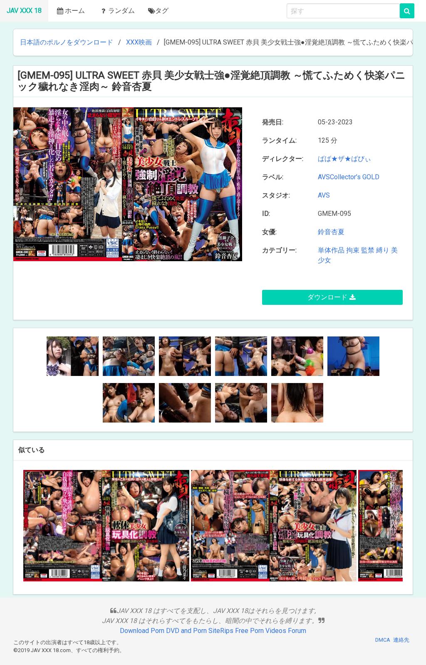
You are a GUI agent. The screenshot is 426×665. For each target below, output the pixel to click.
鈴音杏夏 (331, 232)
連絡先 (401, 640)
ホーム (75, 11)
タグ (161, 11)
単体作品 (331, 250)
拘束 (352, 250)
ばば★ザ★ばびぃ (346, 159)
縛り (382, 250)
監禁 (367, 250)
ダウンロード (327, 297)
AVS (325, 195)
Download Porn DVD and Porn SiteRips (176, 631)
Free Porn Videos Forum (270, 631)
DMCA (382, 640)
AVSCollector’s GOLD (348, 177)
